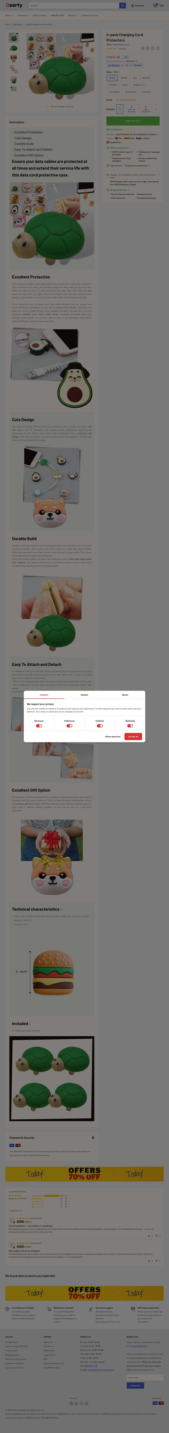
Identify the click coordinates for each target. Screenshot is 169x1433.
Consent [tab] (44, 694)
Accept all (133, 736)
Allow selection (112, 736)
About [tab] (125, 694)
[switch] (39, 725)
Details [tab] (84, 694)
